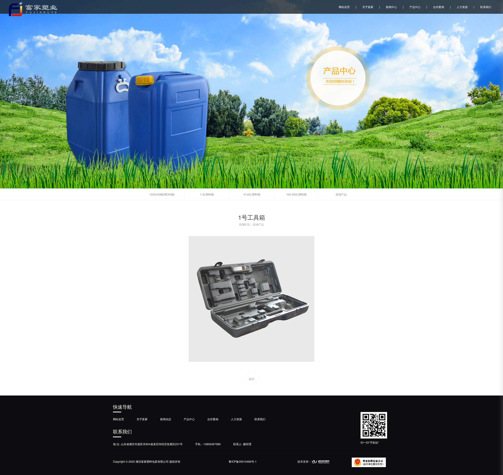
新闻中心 (395, 7)
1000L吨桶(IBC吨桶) (162, 194)
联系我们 (485, 7)
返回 (251, 379)
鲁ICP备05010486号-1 (243, 461)
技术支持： (304, 461)
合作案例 (442, 7)
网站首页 (347, 7)
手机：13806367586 (208, 444)
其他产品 (341, 194)
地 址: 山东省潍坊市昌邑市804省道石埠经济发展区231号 (148, 444)
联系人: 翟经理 (242, 444)
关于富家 (371, 7)
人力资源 (465, 7)
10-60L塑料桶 (251, 194)
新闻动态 (165, 419)
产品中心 (418, 7)
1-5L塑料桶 (207, 194)
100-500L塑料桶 (296, 194)
